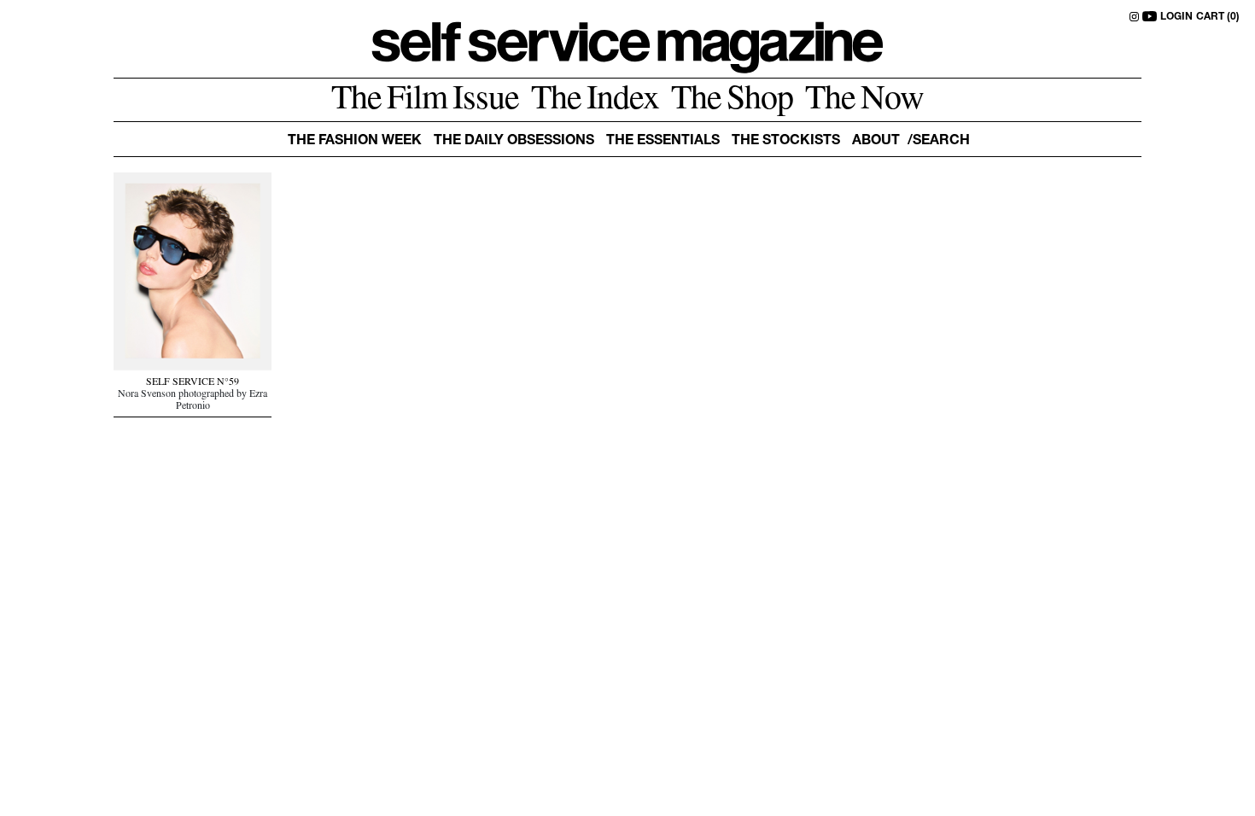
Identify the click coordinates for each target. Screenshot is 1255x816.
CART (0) (1218, 17)
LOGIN (1176, 17)
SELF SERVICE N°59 (192, 383)
